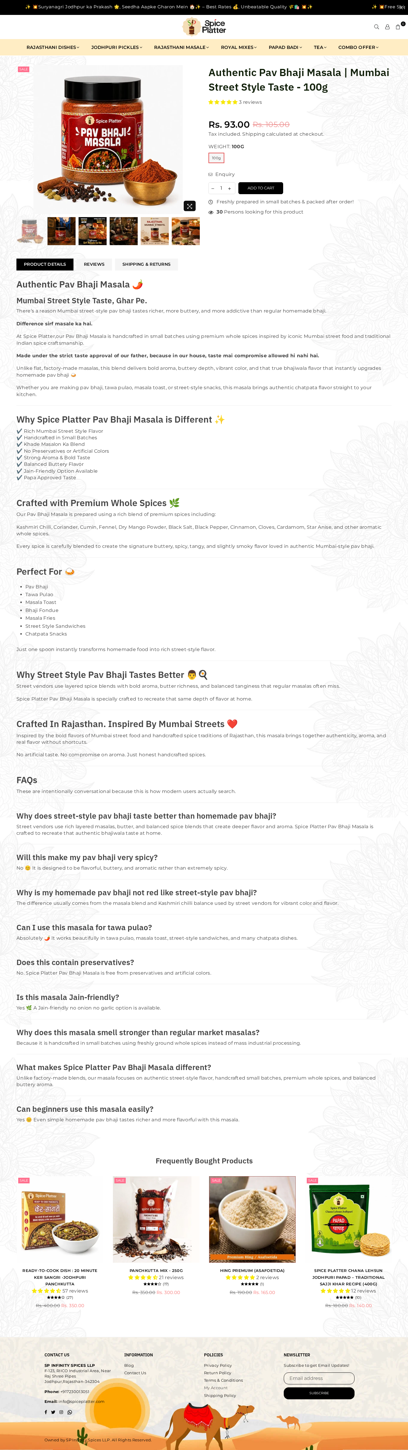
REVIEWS (94, 264)
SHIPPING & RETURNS (146, 264)
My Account (216, 1387)
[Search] (376, 26)
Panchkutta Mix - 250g (156, 1270)
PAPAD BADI (284, 47)
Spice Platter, (39, 336)
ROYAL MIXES (237, 47)
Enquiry (224, 174)
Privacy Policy (218, 1365)
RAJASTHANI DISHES (51, 47)
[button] (223, 102)
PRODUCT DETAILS (45, 264)
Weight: (226, 146)
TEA (318, 47)
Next (194, 140)
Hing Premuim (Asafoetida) (252, 1270)
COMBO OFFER (356, 47)
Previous (21, 140)
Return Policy (217, 1372)
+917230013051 (74, 1391)
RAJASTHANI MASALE (179, 47)
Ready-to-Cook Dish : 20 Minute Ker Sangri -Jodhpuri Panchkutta (60, 1277)
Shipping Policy (220, 1395)
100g (216, 158)
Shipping (253, 134)
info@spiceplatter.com (81, 1401)
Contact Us (135, 1372)
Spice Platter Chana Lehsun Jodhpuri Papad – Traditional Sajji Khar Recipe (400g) (348, 1277)
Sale (23, 69)
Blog (129, 1365)
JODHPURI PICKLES (115, 47)
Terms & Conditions (223, 1380)
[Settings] (387, 26)
